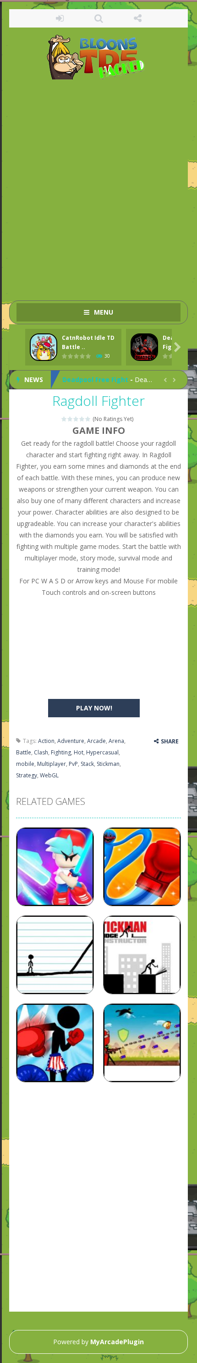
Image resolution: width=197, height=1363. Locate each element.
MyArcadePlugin (117, 1341)
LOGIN (60, 18)
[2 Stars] (70, 418)
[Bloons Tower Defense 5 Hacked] (98, 56)
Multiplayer (51, 764)
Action (46, 741)
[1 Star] (64, 418)
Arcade (96, 741)
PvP (73, 764)
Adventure (70, 741)
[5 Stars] (88, 418)
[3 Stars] (76, 418)
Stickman (108, 764)
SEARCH (99, 18)
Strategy (26, 775)
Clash (41, 752)
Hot (78, 752)
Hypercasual (102, 752)
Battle (23, 752)
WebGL (49, 775)
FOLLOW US (137, 18)
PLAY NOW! (94, 708)
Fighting (61, 752)
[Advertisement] (98, 185)
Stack (87, 764)
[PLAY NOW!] (43, 347)
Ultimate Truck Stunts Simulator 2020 (124, 381)
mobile (25, 764)
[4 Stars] (82, 418)
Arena (116, 741)
